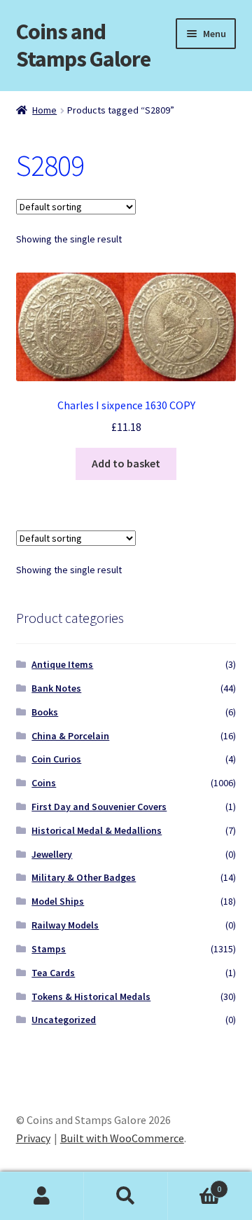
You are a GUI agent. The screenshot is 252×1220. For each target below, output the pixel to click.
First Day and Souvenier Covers (99, 806)
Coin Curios (56, 759)
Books (44, 712)
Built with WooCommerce (122, 1138)
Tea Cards (53, 972)
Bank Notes (56, 688)
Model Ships (57, 901)
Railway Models (65, 925)
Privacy (33, 1138)
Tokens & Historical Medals (90, 996)
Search (126, 1196)
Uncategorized (63, 1019)
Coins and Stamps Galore (83, 45)
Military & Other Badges (83, 877)
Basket (194, 1184)
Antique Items (62, 664)
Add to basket (126, 463)
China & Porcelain (70, 735)
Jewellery (51, 854)
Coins (43, 782)
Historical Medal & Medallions (96, 830)
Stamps (48, 949)
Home (44, 110)
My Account (42, 1196)
